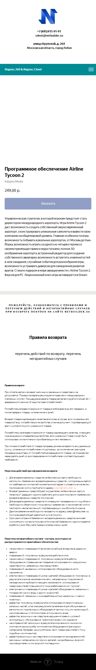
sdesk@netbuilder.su (65, 487)
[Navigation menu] (91, 69)
